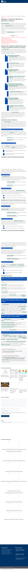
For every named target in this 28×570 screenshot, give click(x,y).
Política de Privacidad (11, 568)
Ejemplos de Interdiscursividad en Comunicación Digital (14, 501)
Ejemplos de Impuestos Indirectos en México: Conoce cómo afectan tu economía (14, 449)
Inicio (2, 16)
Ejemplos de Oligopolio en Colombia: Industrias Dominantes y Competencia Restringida (23, 378)
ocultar (16, 35)
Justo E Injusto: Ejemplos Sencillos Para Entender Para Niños (14, 492)
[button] (24, 1)
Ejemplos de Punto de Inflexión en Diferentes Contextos (13, 351)
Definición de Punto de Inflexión (6, 39)
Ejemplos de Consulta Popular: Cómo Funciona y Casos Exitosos (14, 519)
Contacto (15, 568)
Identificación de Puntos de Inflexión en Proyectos (9, 41)
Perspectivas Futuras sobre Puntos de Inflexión (9, 42)
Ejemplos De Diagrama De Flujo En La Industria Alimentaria (23, 391)
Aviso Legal (25, 568)
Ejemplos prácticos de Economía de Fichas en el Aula (14, 510)
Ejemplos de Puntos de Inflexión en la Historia (8, 40)
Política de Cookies (20, 568)
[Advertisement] (14, 8)
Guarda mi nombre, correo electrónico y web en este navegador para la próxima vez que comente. (14, 413)
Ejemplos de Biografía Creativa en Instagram (14, 490)
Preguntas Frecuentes (5, 43)
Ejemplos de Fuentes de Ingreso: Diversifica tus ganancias (14, 471)
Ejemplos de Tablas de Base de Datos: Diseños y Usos (14, 377)
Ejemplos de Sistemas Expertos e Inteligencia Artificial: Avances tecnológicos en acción (14, 481)
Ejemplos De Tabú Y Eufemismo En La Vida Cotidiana (14, 451)
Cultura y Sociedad (7, 16)
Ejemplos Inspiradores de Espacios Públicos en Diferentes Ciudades (5, 389)
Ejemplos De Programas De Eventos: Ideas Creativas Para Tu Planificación (14, 460)
